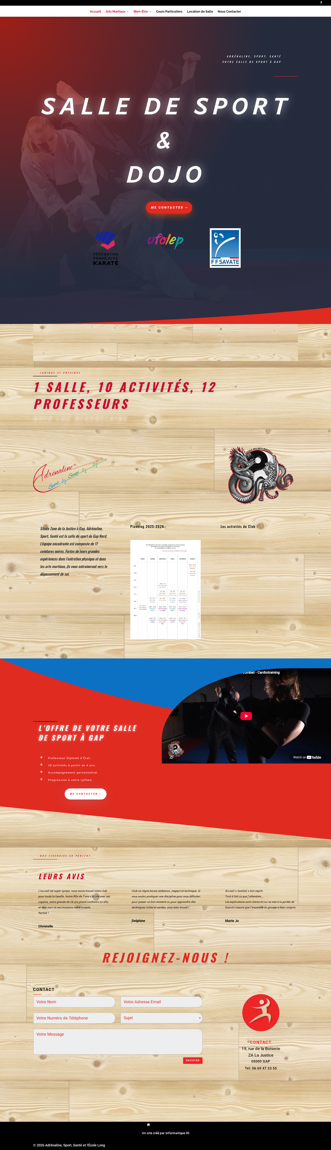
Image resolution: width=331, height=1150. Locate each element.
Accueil (95, 11)
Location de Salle (200, 11)
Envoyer (193, 1060)
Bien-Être (141, 11)
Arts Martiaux (116, 11)
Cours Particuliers (169, 11)
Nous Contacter (229, 11)
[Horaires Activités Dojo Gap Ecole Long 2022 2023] (165, 638)
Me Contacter (167, 207)
